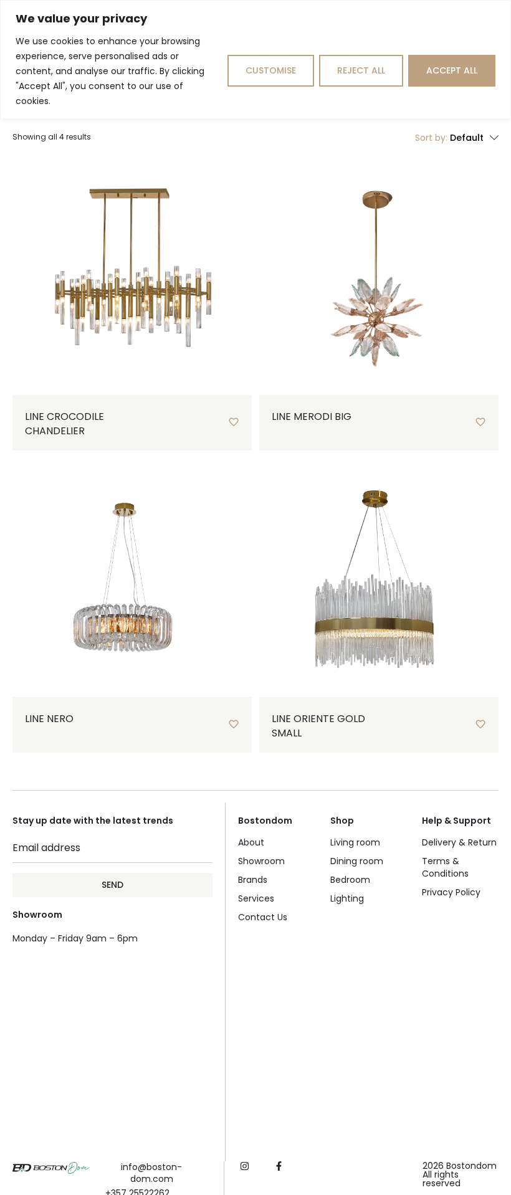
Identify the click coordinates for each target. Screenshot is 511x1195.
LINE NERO (49, 719)
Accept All (451, 70)
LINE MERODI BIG (311, 416)
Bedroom (350, 880)
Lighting (347, 898)
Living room (355, 842)
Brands (252, 880)
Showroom (261, 861)
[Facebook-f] (279, 1166)
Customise (271, 70)
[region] (255, 59)
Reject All (361, 70)
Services (256, 898)
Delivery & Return (459, 842)
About (251, 842)
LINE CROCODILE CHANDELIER (64, 423)
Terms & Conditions (445, 867)
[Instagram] (244, 1166)
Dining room (356, 861)
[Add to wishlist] (233, 421)
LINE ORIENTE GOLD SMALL (318, 726)
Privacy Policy (451, 892)
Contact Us (262, 917)
